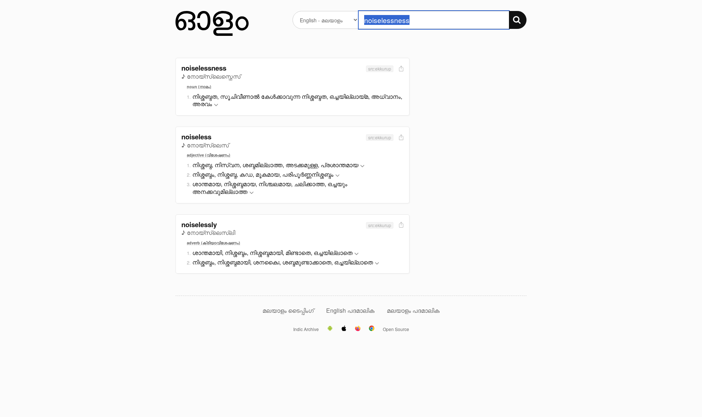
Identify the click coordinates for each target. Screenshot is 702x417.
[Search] (517, 20)
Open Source (396, 329)
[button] (216, 105)
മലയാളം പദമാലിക (413, 310)
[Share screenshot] (400, 69)
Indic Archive (306, 329)
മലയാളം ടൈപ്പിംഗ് (288, 310)
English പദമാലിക (351, 310)
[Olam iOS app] (344, 329)
